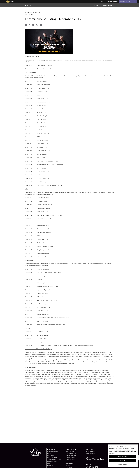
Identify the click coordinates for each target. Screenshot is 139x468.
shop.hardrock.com (30, 385)
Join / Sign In (69, 451)
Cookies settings (122, 464)
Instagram (63, 363)
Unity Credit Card (70, 459)
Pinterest (71, 363)
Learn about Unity (70, 453)
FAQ (48, 463)
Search (96, 5)
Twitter (58, 363)
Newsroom (69, 467)
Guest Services (51, 449)
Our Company (69, 463)
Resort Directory (51, 457)
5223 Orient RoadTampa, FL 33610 (90, 452)
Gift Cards (49, 453)
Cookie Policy (112, 453)
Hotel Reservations (52, 451)
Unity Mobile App (70, 457)
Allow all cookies (122, 456)
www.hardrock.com (106, 384)
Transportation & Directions (54, 459)
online (43, 363)
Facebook (52, 363)
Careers (68, 465)
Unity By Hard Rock (71, 449)
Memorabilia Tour (51, 461)
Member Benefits (70, 455)
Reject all (122, 460)
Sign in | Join (109, 1)
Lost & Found (50, 455)
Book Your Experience (126, 1)
